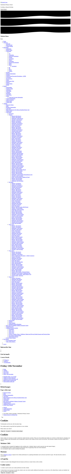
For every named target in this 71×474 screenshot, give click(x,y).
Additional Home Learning (12, 328)
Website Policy (6, 410)
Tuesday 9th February (16, 117)
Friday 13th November (17, 217)
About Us (5, 42)
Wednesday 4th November (17, 180)
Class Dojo (8, 108)
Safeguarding (9, 87)
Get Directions (7, 362)
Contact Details (9, 46)
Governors (8, 77)
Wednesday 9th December (17, 153)
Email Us (6, 361)
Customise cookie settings (17, 431)
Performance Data (10, 81)
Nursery (10, 114)
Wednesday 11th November (18, 214)
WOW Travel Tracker (11, 338)
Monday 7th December (17, 151)
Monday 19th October (16, 270)
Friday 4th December (16, 162)
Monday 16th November (17, 239)
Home (4, 41)
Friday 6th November (16, 223)
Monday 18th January (16, 133)
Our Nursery (6, 339)
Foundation (11, 329)
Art (9, 53)
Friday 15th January (16, 144)
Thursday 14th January (17, 143)
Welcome (8, 43)
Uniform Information (10, 98)
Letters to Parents (10, 99)
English (10, 57)
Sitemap (5, 407)
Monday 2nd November (17, 178)
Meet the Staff (9, 45)
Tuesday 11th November (17, 265)
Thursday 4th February (17, 124)
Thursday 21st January (17, 137)
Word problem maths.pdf (8, 381)
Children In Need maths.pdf (9, 377)
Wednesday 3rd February (17, 123)
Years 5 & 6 (11, 276)
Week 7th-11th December (17, 262)
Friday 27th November (17, 168)
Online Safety (9, 101)
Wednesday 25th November (18, 166)
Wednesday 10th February (17, 118)
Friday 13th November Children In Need (21, 177)
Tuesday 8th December (17, 152)
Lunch (7, 96)
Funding (8, 75)
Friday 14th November (17, 269)
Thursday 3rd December (17, 161)
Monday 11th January (16, 139)
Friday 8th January (16, 149)
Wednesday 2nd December (17, 159)
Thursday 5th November (17, 222)
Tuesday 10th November (17, 173)
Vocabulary (14, 66)
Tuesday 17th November (17, 171)
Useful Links (9, 102)
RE (9, 68)
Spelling (10, 321)
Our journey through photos (15, 335)
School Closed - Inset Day (17, 275)
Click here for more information (16, 97)
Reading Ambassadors (11, 107)
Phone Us (6, 360)
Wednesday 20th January (17, 136)
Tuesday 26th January (16, 128)
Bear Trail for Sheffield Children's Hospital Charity (17, 325)
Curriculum (8, 51)
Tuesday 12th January (16, 141)
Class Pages (8, 112)
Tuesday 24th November (17, 164)
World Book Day (10, 326)
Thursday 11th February (17, 119)
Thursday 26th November (17, 167)
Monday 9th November (17, 172)
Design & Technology (14, 56)
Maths (10, 63)
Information (5, 47)
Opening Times (9, 88)
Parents (5, 86)
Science (10, 71)
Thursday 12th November (17, 176)
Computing (11, 55)
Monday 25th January (16, 127)
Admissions (8, 48)
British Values (9, 50)
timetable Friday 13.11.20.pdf (9, 376)
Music (10, 65)
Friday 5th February (16, 126)
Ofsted (7, 80)
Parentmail (8, 93)
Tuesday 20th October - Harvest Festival (20, 271)
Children (5, 103)
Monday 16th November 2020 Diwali (20, 207)
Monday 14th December (17, 283)
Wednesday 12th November (18, 267)
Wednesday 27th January (17, 129)
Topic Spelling (12, 323)
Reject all (3, 431)
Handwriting (11, 320)
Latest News (9, 94)
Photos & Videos (10, 104)
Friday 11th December (16, 156)
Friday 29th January (16, 132)
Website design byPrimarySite (10, 414)
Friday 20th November (17, 210)
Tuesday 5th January (16, 146)
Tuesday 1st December (17, 158)
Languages (11, 61)
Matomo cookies (7, 454)
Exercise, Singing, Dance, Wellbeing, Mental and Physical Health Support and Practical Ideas (29, 334)
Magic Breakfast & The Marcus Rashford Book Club (17, 109)
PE (9, 67)
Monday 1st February (16, 121)
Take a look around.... (11, 341)
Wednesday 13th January (17, 142)
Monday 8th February (16, 116)
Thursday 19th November (17, 243)
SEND (7, 85)
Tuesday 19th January (16, 134)
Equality (8, 72)
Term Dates (8, 91)
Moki (7, 106)
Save (13, 472)
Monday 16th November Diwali (19, 169)
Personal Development (14, 62)
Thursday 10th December (17, 154)
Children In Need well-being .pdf (10, 379)
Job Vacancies (9, 78)
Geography (11, 58)
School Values (9, 83)
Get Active (11, 113)
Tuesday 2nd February (16, 122)
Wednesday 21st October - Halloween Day (21, 273)
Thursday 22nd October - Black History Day (21, 274)
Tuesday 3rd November (17, 179)
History (10, 60)
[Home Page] (4, 2)
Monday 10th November (17, 264)
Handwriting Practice (13, 336)
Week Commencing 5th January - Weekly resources (23, 255)
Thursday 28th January (17, 131)
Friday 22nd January (16, 138)
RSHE (10, 70)
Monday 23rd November (17, 163)
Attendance (8, 90)
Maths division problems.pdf (9, 380)
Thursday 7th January (16, 148)
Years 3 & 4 (11, 250)
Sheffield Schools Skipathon (15, 324)
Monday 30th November (17, 157)
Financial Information (11, 73)
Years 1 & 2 (11, 224)
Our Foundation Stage (11, 340)
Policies (7, 82)
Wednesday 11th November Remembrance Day (22, 174)
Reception (11, 182)
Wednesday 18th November (18, 209)
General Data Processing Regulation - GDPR (16, 76)
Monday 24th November (17, 237)
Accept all (8, 431)
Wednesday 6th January (17, 147)
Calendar (8, 92)
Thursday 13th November (17, 268)
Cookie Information (7, 408)
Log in (4, 344)
